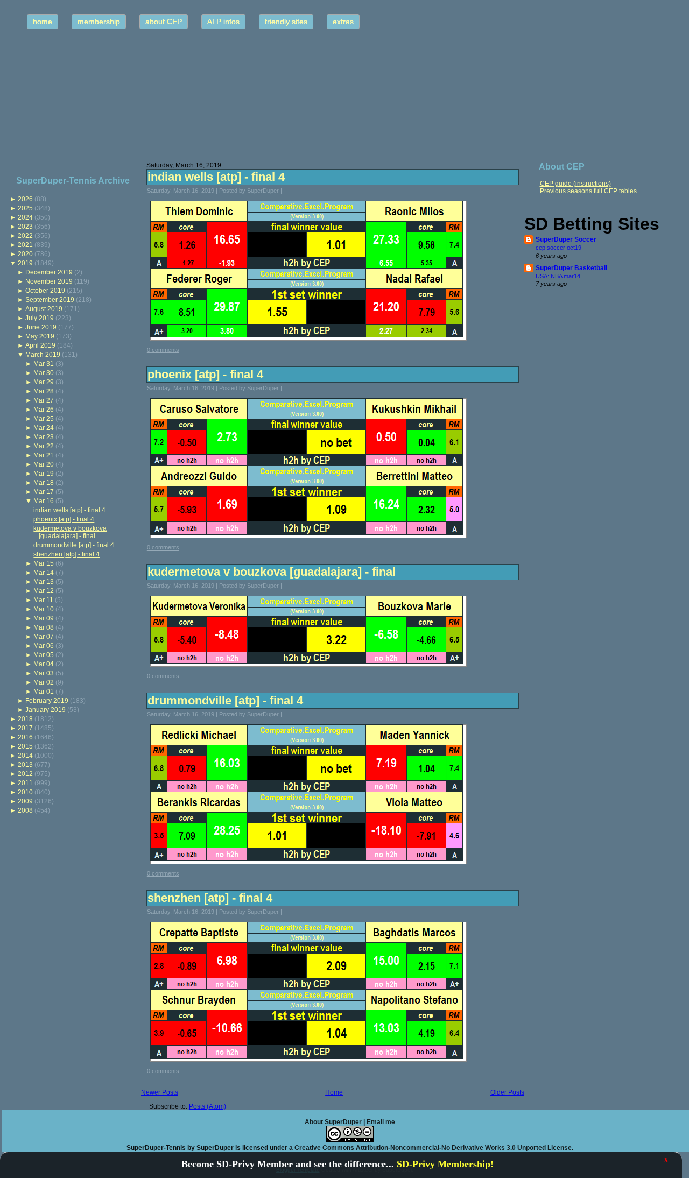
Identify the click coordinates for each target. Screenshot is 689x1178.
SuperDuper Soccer (566, 239)
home (42, 21)
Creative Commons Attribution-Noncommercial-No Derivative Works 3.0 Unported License (433, 1148)
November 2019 (49, 281)
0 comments (163, 350)
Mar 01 (43, 691)
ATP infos (223, 21)
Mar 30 (43, 373)
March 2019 (42, 354)
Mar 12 (43, 591)
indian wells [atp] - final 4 (69, 510)
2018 (25, 719)
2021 (25, 245)
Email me (381, 1122)
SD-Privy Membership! (445, 1164)
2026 (25, 199)
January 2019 (45, 710)
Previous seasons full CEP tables (588, 191)
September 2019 (49, 300)
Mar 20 (43, 464)
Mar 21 (43, 455)
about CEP (163, 21)
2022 (25, 235)
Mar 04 (43, 664)
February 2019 (46, 700)
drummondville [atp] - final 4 (73, 545)
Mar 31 (43, 364)
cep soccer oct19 (558, 247)
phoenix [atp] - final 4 (63, 519)
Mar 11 (43, 600)
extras (343, 21)
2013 (25, 764)
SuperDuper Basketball (571, 268)
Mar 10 (43, 609)
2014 (25, 755)
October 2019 (45, 290)
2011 (25, 783)
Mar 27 (43, 400)
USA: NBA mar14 (558, 276)
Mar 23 (43, 437)
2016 (25, 737)
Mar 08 (43, 627)
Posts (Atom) (207, 1106)
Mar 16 (43, 501)
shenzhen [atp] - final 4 (66, 554)
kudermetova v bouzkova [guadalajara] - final (70, 532)
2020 (25, 254)
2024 (25, 217)
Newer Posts (159, 1092)
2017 (25, 728)
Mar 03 (43, 673)
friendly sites (286, 21)
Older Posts (507, 1092)
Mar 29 (43, 382)
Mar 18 (43, 482)
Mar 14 (43, 572)
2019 (25, 263)
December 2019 (49, 272)
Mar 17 (43, 492)
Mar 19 (43, 473)
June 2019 (41, 327)
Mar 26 (43, 409)
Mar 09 (43, 618)
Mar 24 (43, 428)
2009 (25, 801)
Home (334, 1092)
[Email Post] (289, 190)
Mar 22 (43, 446)
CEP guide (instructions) (575, 183)
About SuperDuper (333, 1122)
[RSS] (13, 1143)
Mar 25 (43, 418)
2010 (25, 792)
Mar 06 (43, 646)
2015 (25, 746)
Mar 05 (43, 655)
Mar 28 (43, 391)
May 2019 (39, 336)
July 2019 (39, 318)
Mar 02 (43, 682)
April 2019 (40, 345)
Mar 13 (43, 582)
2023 (25, 226)
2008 (25, 810)
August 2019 (43, 309)
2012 (25, 774)
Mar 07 (43, 636)
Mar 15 (43, 563)
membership (99, 21)
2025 (25, 208)
